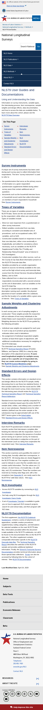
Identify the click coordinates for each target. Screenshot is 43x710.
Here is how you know (15, 6)
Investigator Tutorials (16, 501)
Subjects (7, 586)
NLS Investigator (24, 139)
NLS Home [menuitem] (8, 53)
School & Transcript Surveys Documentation (21, 551)
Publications (9, 602)
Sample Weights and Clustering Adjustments (10, 141)
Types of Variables (7, 133)
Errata (27, 554)
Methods (28, 27)
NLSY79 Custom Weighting (16, 364)
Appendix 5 (18, 475)
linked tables (26, 415)
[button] (37, 679)
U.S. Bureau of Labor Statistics (20, 18)
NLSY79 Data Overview (10, 115)
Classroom (8, 618)
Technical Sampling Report (18, 349)
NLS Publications (10, 59)
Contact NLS (18, 671)
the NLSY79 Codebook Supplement (18, 518)
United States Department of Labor (17, 11)
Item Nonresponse (25, 133)
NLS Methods (9, 71)
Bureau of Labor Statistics (12, 24)
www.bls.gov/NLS (19, 667)
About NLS (8, 77)
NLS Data (7, 65)
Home (5, 578)
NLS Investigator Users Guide (20, 496)
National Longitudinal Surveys (13, 27)
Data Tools (8, 594)
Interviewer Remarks (24, 127)
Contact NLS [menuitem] (9, 83)
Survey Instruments (8, 127)
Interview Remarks (13, 422)
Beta (5, 626)
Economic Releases (11, 610)
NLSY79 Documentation (25, 145)
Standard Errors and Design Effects (10, 150)
